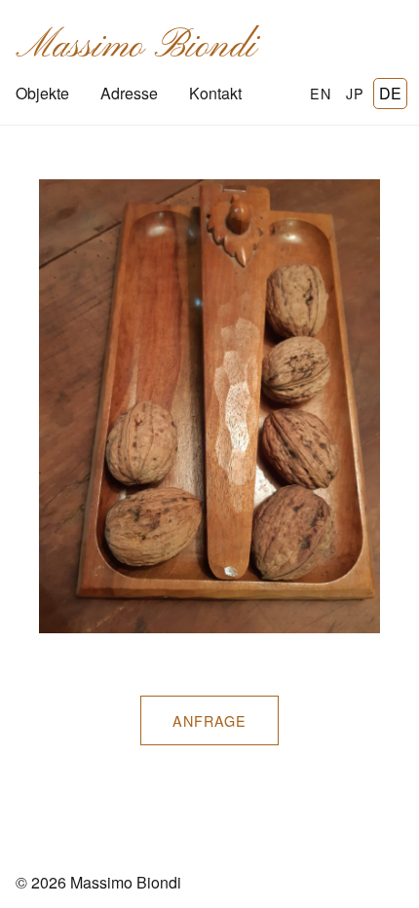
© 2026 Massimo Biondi (98, 882)
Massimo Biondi (136, 46)
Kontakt (215, 93)
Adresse (129, 93)
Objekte (42, 93)
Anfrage (209, 720)
